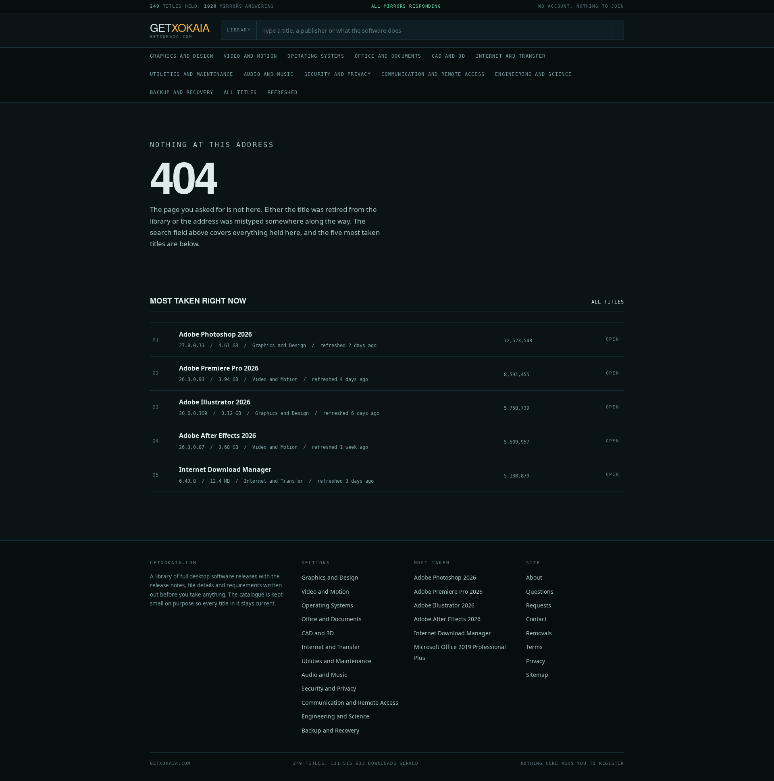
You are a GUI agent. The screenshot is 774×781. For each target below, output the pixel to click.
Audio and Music (269, 74)
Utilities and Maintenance (191, 74)
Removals (539, 633)
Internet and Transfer (511, 56)
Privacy (535, 661)
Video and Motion (250, 56)
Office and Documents (388, 56)
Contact (536, 619)
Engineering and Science (533, 74)
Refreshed (283, 92)
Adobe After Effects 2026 (447, 619)
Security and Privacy (337, 74)
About (534, 577)
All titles (240, 92)
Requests (538, 605)
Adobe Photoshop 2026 (445, 577)
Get (180, 30)
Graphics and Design (181, 56)
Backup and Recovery (181, 92)
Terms (534, 647)
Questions (539, 591)
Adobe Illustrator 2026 (444, 605)
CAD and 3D (448, 56)
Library (239, 30)
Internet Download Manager (452, 633)
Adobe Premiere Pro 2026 (448, 591)
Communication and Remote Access (433, 74)
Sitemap (537, 674)
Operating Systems (315, 56)
